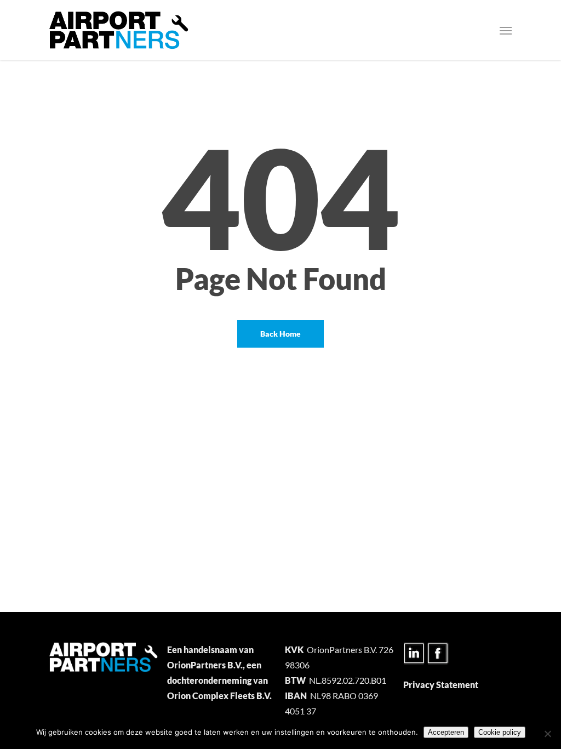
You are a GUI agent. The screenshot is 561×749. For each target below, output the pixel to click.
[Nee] (547, 733)
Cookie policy (499, 732)
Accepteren (446, 732)
